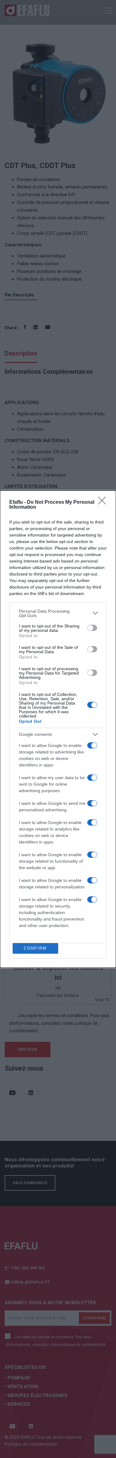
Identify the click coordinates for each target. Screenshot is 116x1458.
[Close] (104, 502)
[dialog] (58, 729)
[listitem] (58, 613)
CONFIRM (35, 948)
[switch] (92, 628)
